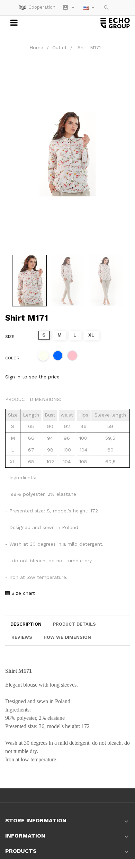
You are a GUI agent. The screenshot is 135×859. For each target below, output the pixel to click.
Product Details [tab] (74, 624)
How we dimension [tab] (67, 637)
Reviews (21, 637)
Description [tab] (26, 624)
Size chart (22, 593)
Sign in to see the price (32, 376)
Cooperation (41, 7)
